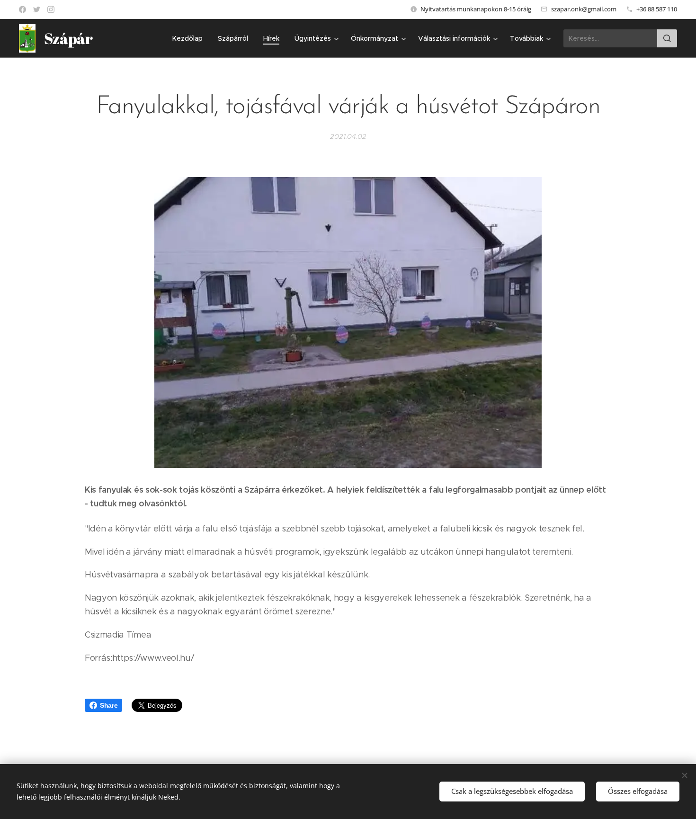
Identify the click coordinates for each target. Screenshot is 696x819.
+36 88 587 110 (656, 9)
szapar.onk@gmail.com (583, 9)
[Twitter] (37, 9)
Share (108, 705)
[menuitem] (190, 38)
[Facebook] (22, 9)
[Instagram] (51, 9)
